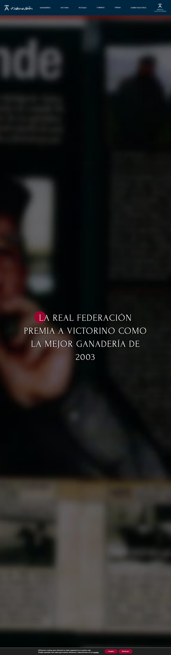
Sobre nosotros (138, 7)
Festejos (83, 7)
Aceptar (111, 651)
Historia (65, 7)
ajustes (96, 652)
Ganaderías (45, 7)
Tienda (117, 7)
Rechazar (125, 651)
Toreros (101, 7)
